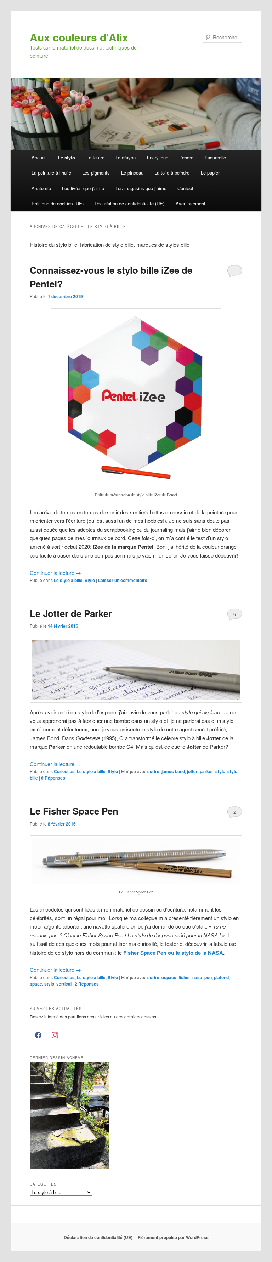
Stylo (90, 580)
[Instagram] (54, 1035)
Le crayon (125, 157)
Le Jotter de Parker (71, 613)
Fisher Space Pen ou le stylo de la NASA (173, 953)
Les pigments (96, 172)
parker (206, 771)
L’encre (186, 157)
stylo (220, 771)
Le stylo (66, 157)
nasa (197, 977)
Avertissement (190, 203)
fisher (184, 977)
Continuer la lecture (55, 572)
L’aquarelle (215, 157)
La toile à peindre (171, 172)
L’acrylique (157, 157)
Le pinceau (132, 172)
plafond (221, 977)
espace (169, 977)
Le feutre (95, 157)
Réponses (53, 778)
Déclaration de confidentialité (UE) (129, 203)
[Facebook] (38, 1035)
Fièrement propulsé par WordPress (173, 1237)
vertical (64, 984)
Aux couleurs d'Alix (79, 37)
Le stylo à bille (68, 580)
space (36, 984)
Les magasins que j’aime (140, 188)
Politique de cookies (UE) (58, 203)
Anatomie (41, 188)
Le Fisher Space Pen (74, 810)
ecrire (153, 771)
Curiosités (64, 771)
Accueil (39, 157)
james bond (173, 771)
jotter (192, 771)
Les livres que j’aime (83, 188)
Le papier (210, 172)
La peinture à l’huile (51, 172)
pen (208, 977)
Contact (185, 188)
